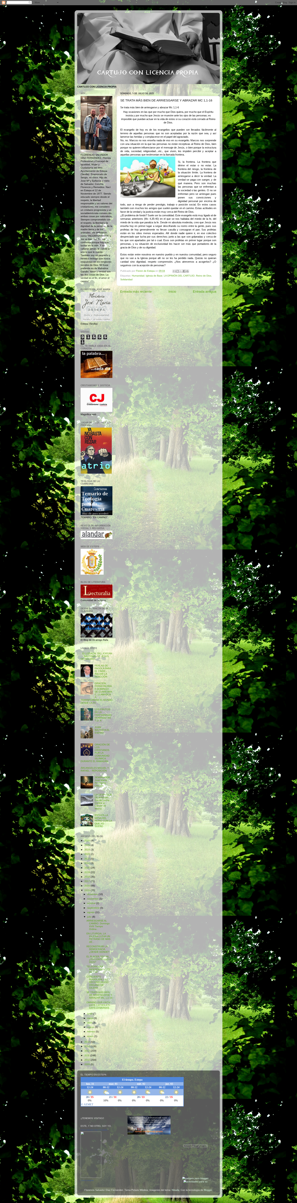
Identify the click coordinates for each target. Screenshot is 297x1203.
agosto (91, 912)
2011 (87, 1055)
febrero (91, 1031)
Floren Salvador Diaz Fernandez (94, 1130)
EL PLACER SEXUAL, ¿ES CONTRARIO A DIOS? (98, 959)
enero (90, 1036)
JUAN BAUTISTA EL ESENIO (102, 730)
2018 (87, 877)
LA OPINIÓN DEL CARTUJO (179, 275)
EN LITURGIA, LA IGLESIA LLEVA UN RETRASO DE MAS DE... (98, 937)
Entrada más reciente (136, 291)
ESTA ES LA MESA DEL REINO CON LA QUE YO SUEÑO (103, 821)
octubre (91, 903)
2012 (87, 1051)
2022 (87, 858)
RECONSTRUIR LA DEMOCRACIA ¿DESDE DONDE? (97, 949)
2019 (87, 872)
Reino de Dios (203, 275)
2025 (87, 845)
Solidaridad (126, 279)
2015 (87, 890)
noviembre (93, 898)
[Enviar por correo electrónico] (174, 271)
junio (90, 1013)
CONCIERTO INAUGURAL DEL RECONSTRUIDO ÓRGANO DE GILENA (97, 982)
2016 (87, 885)
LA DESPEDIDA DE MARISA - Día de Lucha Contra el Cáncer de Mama (103, 801)
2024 (87, 849)
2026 (87, 840)
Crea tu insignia (87, 1180)
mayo (90, 1018)
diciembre (92, 894)
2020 (87, 867)
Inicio (172, 291)
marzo (91, 1027)
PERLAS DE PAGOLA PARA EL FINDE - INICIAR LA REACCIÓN (103, 671)
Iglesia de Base (154, 275)
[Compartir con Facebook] (184, 271)
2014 (87, 1042)
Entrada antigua (204, 291)
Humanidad (138, 275)
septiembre (93, 908)
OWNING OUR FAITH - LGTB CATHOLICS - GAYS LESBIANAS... (99, 1005)
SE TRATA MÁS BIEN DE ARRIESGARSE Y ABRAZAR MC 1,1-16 (99, 995)
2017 (87, 881)
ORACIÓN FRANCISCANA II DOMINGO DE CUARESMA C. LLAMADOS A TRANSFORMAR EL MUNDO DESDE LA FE (96, 693)
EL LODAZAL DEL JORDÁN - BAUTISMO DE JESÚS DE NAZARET (96, 656)
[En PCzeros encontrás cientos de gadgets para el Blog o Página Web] (195, 1178)
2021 (87, 863)
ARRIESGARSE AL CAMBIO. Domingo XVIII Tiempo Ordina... (98, 924)
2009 (87, 1064)
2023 (87, 854)
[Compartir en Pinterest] (187, 271)
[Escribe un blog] (177, 271)
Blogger (208, 1190)
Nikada (175, 1190)
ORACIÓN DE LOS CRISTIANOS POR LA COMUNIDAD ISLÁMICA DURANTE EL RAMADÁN (95, 753)
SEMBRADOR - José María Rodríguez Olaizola (103, 781)
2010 (87, 1060)
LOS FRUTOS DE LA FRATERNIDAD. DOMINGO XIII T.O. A (103, 715)
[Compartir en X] (181, 271)
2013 (87, 1046)
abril (89, 1022)
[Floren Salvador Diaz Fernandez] (91, 1177)
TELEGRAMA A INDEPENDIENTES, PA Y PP (98, 969)
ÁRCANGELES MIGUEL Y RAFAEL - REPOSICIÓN (95, 769)
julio (89, 917)
